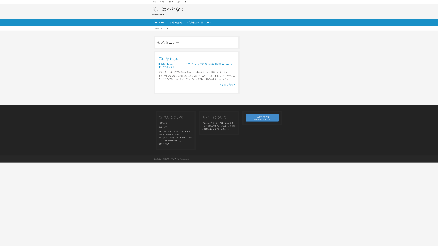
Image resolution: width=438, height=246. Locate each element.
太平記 (201, 64)
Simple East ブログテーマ (163, 159)
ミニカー (179, 64)
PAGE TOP (426, 236)
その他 (162, 2)
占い (194, 64)
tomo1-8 (228, 64)
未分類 (171, 2)
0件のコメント (168, 67)
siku (171, 64)
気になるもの (169, 58)
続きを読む (227, 85)
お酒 (154, 2)
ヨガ (187, 64)
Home (156, 28)
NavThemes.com (183, 159)
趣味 (178, 2)
